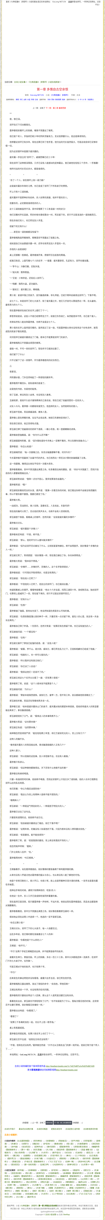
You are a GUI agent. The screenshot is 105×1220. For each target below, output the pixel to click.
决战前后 (57, 1182)
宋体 (49, 100)
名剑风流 (26, 1147)
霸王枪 (16, 1156)
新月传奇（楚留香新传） (23, 1179)
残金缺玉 (62, 1141)
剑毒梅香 (50, 1141)
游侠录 (44, 1170)
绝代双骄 (51, 1147)
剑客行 (25, 1144)
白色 (36, 100)
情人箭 (70, 1144)
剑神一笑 (69, 1162)
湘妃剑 (36, 1144)
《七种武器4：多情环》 (60, 95)
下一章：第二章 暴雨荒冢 (56, 108)
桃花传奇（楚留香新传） (66, 1150)
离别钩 (62, 1158)
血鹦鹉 (27, 1156)
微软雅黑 (58, 100)
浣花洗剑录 (16, 1173)
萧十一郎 (25, 1150)
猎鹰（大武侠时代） (57, 1188)
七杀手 (45, 1153)
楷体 (63, 100)
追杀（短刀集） (56, 1191)
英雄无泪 (16, 1162)
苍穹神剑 (37, 1141)
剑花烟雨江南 (40, 1156)
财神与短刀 (72, 1165)
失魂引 (14, 1144)
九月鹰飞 (33, 1153)
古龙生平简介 (9, 1129)
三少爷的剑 (80, 1156)
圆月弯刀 (11, 1158)
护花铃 (46, 1144)
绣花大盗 (44, 1182)
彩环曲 (20, 1170)
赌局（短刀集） (22, 1191)
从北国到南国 (23, 1141)
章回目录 (49, 1123)
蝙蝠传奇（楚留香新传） (70, 1176)
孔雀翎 (79, 1153)
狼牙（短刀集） (39, 1191)
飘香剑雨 (58, 1144)
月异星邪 (87, 1141)
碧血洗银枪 (25, 1158)
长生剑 (68, 1153)
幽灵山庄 (82, 1182)
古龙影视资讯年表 (90, 1129)
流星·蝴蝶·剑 (87, 1150)
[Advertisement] (53, 25)
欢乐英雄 (37, 1150)
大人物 (49, 1150)
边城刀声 (44, 1165)
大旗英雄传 (82, 1144)
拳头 (68, 1156)
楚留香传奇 (64, 1147)
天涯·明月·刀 (56, 1156)
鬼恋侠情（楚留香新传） (46, 1176)
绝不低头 (56, 1153)
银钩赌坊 (70, 1182)
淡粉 (25, 100)
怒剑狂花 (15, 1165)
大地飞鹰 (38, 1158)
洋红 (21, 100)
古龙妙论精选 (42, 1129)
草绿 (32, 100)
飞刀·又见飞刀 (55, 1162)
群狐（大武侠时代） (77, 1188)
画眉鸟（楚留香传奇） (22, 1176)
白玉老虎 (93, 1156)
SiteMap (66, 1214)
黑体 (52, 100)
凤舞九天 (74, 1158)
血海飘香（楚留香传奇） (73, 1173)
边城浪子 (24, 1185)
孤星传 (76, 1170)
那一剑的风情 (30, 1165)
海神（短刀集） (73, 1191)
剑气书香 (75, 1141)
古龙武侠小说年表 (72, 1129)
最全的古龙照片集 (26, 1129)
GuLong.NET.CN (59, 2)
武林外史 (38, 1147)
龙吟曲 (14, 1147)
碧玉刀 (89, 1153)
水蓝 (28, 100)
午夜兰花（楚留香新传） (34, 1162)
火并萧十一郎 (87, 1165)
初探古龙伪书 (56, 1129)
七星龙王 (51, 1158)
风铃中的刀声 (84, 1162)
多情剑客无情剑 (80, 1147)
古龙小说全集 (20, 82)
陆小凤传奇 (19, 1153)
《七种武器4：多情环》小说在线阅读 (44, 82)
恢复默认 (91, 100)
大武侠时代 (57, 1165)
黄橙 (17, 100)
